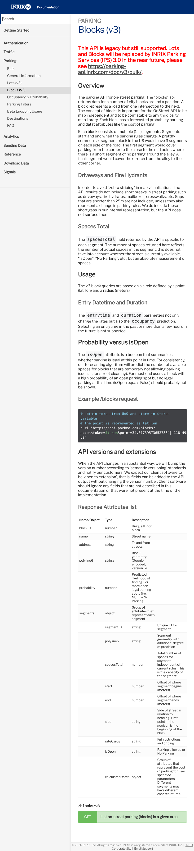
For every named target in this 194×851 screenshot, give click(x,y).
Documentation (48, 7)
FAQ (10, 125)
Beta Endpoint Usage (24, 111)
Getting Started (17, 30)
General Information (24, 76)
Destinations (17, 118)
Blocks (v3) (16, 90)
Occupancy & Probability (27, 97)
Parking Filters (19, 104)
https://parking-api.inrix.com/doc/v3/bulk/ (109, 69)
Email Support (143, 848)
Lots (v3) (14, 83)
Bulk (11, 69)
